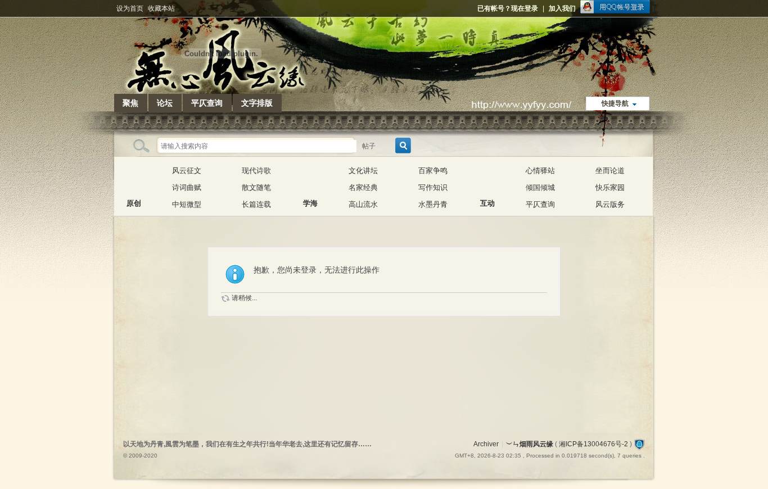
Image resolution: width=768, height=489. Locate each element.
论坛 (165, 102)
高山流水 (363, 204)
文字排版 (257, 102)
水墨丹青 (433, 204)
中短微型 (186, 204)
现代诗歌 (256, 170)
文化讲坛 (363, 170)
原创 (134, 179)
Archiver (486, 444)
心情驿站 (540, 170)
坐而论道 (610, 170)
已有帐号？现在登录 (507, 8)
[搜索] (401, 145)
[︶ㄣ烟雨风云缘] (221, 87)
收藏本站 (161, 8)
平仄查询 (207, 102)
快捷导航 (615, 103)
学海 (310, 179)
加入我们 (562, 8)
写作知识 (433, 187)
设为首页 (129, 8)
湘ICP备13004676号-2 (593, 444)
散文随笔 (256, 187)
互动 (487, 179)
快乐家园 (610, 187)
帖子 (369, 146)
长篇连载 (256, 204)
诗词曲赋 (186, 187)
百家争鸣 (433, 170)
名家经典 (363, 187)
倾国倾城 (540, 187)
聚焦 (130, 102)
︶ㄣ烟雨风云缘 (529, 444)
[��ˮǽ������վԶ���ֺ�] (639, 444)
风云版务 (610, 204)
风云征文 (186, 170)
